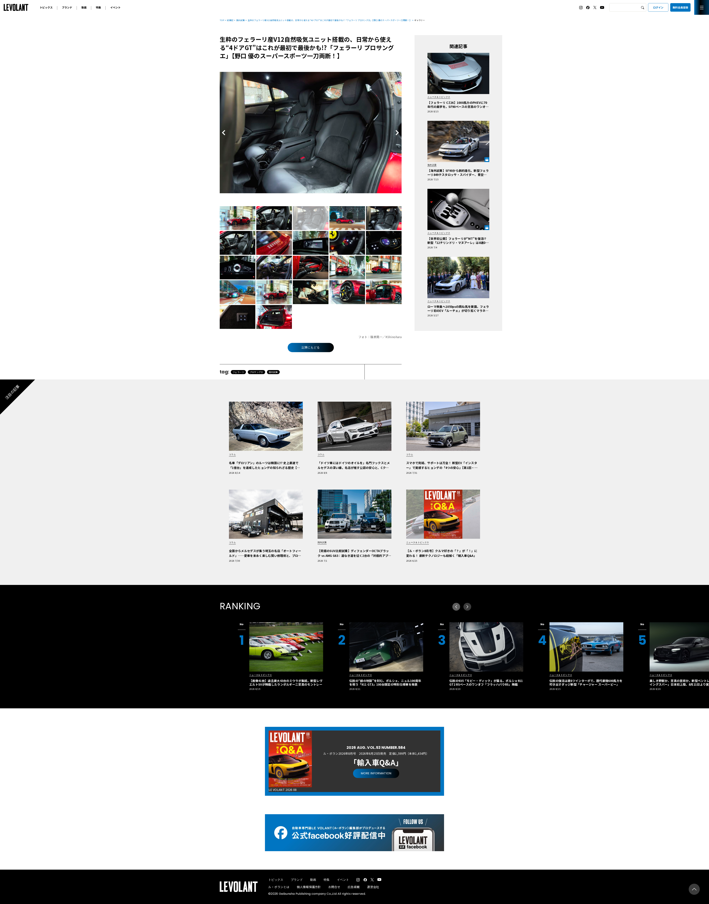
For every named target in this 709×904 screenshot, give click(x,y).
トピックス (46, 7)
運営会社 (373, 887)
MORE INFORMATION (376, 773)
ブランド (67, 7)
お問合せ (334, 887)
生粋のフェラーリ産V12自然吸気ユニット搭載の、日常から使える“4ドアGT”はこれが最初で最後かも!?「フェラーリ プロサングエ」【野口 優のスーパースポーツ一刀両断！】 (329, 20)
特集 (98, 7)
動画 (84, 7)
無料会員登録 (680, 7)
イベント (115, 7)
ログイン (658, 7)
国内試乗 (240, 20)
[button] (467, 607)
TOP (222, 20)
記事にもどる (311, 347)
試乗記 (230, 20)
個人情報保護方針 (309, 887)
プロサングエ (256, 372)
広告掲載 (354, 887)
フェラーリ (238, 372)
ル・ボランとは (278, 887)
